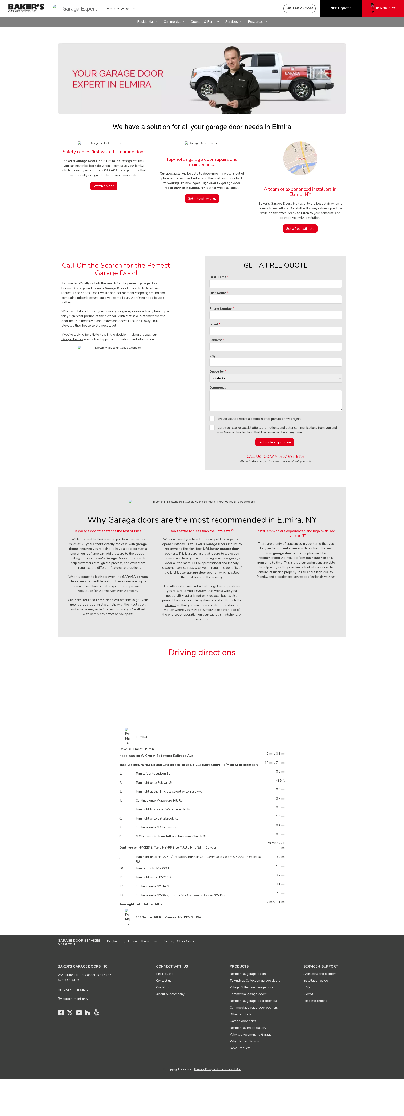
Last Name (217, 293)
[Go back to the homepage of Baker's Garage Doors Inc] (26, 8)
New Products (240, 1048)
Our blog (162, 987)
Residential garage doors (248, 974)
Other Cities (185, 941)
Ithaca (144, 941)
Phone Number (220, 309)
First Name (217, 277)
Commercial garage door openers (254, 1007)
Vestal (168, 941)
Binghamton (115, 941)
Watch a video (103, 186)
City (212, 356)
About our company (170, 994)
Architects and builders (319, 974)
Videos (308, 994)
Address (215, 340)
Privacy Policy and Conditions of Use (218, 1069)
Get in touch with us (202, 198)
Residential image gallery (248, 1028)
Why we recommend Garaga (250, 1034)
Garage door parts (243, 1021)
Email (213, 324)
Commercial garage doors (248, 994)
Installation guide (315, 981)
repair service (174, 188)
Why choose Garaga (244, 1041)
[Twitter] (70, 1014)
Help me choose (315, 1001)
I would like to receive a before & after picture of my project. (258, 419)
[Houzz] (87, 1014)
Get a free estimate (300, 229)
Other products (240, 1014)
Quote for (216, 372)
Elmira (132, 941)
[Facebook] (61, 1014)
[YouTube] (79, 1014)
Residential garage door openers (253, 1001)
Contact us (163, 981)
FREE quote (164, 974)
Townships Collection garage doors (255, 981)
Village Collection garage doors (252, 987)
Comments (217, 388)
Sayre (157, 941)
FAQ (306, 987)
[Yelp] (96, 1014)
